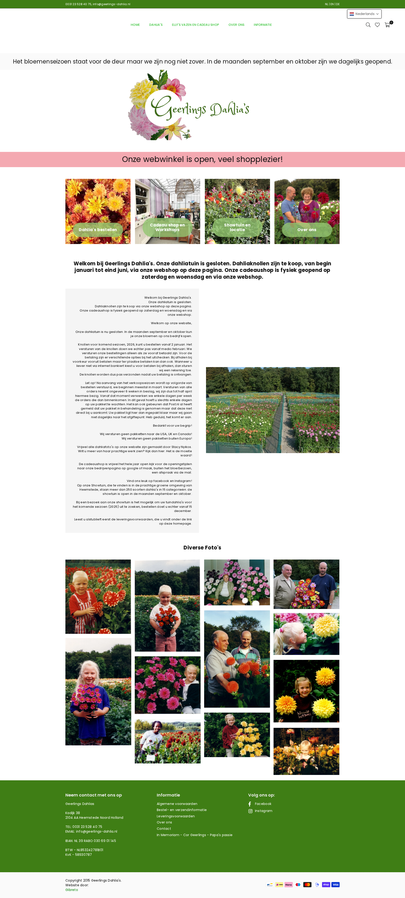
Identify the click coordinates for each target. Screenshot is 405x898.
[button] (387, 25)
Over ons (236, 25)
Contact (164, 828)
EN (332, 4)
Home (135, 25)
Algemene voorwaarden (177, 803)
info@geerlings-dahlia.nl (111, 4)
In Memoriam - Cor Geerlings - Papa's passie (194, 835)
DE (338, 4)
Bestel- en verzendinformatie (182, 810)
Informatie (263, 25)
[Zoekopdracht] (368, 25)
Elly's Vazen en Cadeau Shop (195, 25)
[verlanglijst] (377, 25)
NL (326, 4)
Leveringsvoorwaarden (176, 816)
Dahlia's (156, 25)
